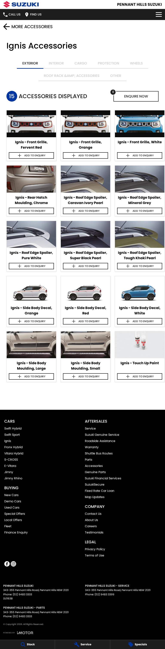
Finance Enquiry (16, 532)
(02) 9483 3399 (104, 594)
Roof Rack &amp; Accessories (71, 75)
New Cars (11, 495)
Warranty (92, 447)
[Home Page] (21, 4)
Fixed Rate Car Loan (99, 491)
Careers (91, 526)
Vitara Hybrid (13, 453)
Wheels (136, 63)
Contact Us (93, 514)
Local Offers (13, 520)
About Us (91, 520)
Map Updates (94, 497)
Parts (88, 459)
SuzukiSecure (94, 484)
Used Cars (11, 507)
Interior (56, 63)
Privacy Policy (95, 549)
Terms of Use (94, 555)
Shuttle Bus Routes (99, 453)
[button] (31, 123)
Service (90, 428)
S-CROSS (11, 459)
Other (115, 75)
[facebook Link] (7, 564)
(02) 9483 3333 (22, 594)
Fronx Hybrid (13, 447)
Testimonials (94, 532)
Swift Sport (12, 435)
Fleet (7, 526)
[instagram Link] (13, 564)
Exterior (30, 63)
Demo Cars (12, 501)
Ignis (7, 441)
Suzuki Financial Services (103, 478)
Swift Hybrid (12, 428)
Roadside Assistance (100, 441)
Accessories (94, 466)
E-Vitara (10, 466)
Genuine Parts (95, 472)
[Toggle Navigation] (159, 14)
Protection (108, 63)
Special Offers (14, 514)
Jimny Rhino (13, 478)
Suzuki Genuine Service (102, 435)
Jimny (8, 472)
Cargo (81, 63)
